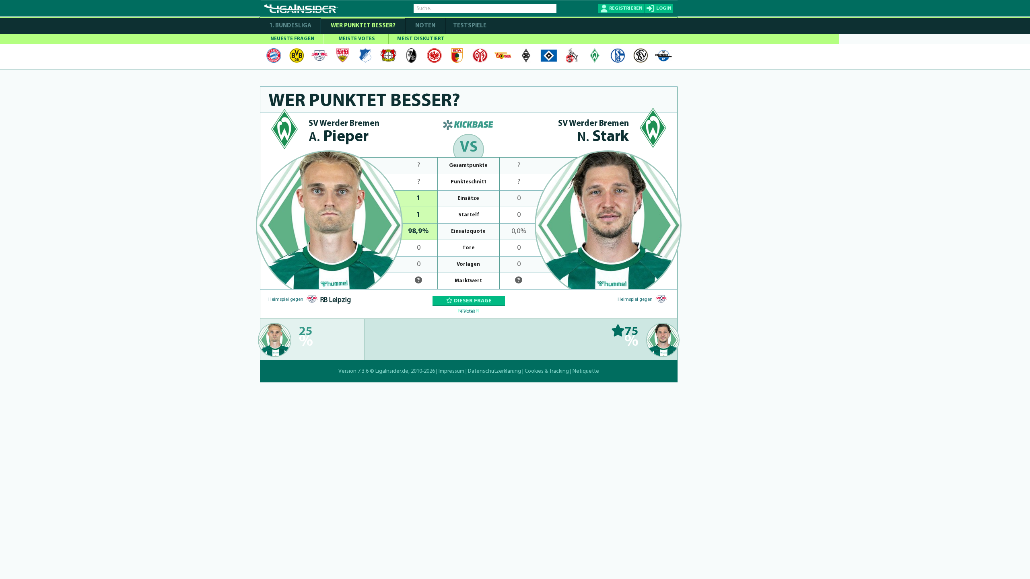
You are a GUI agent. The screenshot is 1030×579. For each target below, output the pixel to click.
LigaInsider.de (391, 371)
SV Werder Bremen (344, 123)
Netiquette (586, 371)
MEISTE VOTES (356, 38)
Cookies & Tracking (547, 371)
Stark (603, 137)
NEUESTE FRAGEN (292, 38)
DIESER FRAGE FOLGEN (472, 302)
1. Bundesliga (290, 26)
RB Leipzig (335, 300)
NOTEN (425, 26)
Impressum (451, 371)
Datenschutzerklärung (494, 371)
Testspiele (469, 26)
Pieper (339, 137)
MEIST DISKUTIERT (421, 38)
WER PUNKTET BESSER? (363, 26)
